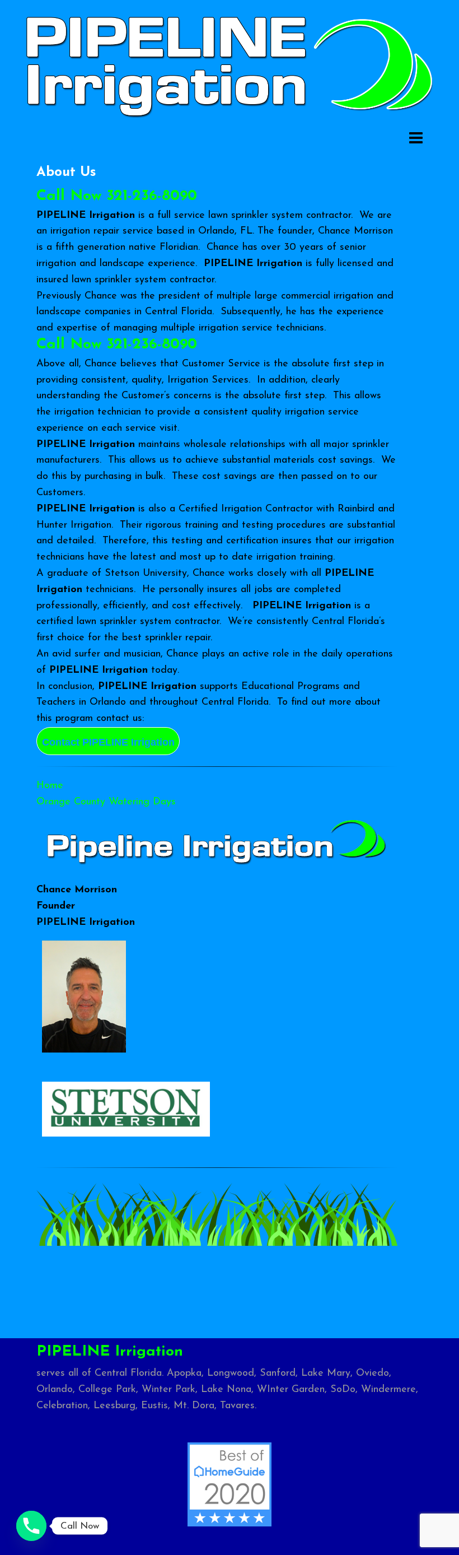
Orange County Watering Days (106, 802)
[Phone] (31, 1526)
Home (49, 786)
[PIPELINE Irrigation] (229, 64)
